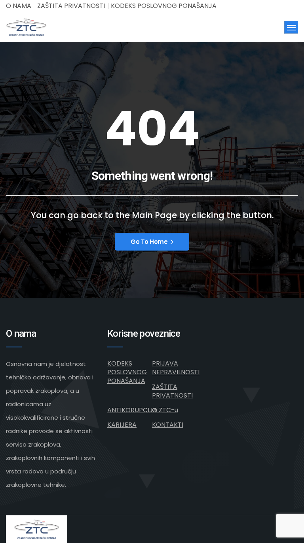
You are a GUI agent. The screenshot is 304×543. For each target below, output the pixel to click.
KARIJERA (122, 424)
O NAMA (18, 5)
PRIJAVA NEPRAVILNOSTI (176, 368)
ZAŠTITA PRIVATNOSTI (71, 5)
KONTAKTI (167, 424)
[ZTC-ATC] (26, 27)
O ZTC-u (165, 410)
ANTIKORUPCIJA (132, 410)
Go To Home (149, 242)
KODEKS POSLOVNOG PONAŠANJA (164, 5)
